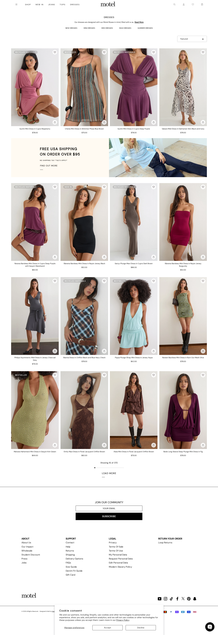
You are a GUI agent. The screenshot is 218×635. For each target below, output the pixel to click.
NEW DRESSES (71, 28)
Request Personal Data (121, 558)
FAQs (68, 562)
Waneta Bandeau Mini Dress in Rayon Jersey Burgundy (183, 264)
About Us (26, 542)
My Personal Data (118, 554)
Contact (70, 542)
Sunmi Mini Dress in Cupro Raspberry (35, 129)
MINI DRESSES (89, 28)
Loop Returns (165, 542)
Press (24, 558)
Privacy (113, 542)
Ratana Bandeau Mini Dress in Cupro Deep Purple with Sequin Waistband (35, 264)
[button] (54, 52)
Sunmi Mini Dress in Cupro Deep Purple (134, 129)
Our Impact (27, 546)
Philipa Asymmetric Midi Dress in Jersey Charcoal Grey (35, 358)
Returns (70, 550)
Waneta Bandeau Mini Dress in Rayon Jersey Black (84, 263)
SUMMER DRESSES (145, 28)
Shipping (70, 554)
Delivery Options (74, 558)
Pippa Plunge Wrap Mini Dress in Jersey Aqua (134, 357)
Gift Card (70, 574)
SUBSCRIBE (109, 516)
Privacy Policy (122, 620)
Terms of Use (116, 550)
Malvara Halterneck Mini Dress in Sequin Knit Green (35, 451)
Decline (140, 627)
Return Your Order (170, 538)
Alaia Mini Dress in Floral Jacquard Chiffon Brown (134, 451)
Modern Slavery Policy (120, 566)
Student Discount (31, 554)
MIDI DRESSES (107, 28)
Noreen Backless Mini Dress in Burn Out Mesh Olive (183, 357)
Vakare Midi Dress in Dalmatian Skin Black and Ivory (183, 129)
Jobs (24, 562)
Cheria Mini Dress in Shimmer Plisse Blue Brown (84, 129)
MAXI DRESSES (125, 28)
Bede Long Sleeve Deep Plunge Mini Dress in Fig (183, 451)
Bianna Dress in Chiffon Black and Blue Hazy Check (84, 357)
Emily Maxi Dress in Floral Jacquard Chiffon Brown (84, 451)
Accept (107, 627)
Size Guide (71, 566)
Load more (109, 473)
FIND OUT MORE (49, 165)
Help (68, 546)
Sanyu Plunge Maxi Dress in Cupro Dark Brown (134, 263)
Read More (139, 22)
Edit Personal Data (118, 562)
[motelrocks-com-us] (108, 4)
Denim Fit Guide (74, 570)
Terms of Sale (116, 546)
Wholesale (27, 550)
